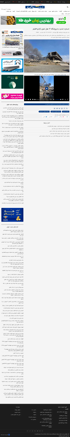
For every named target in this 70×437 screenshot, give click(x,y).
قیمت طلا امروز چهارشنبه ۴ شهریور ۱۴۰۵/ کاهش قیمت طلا (12, 356)
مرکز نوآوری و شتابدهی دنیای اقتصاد (45, 415)
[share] (33, 431)
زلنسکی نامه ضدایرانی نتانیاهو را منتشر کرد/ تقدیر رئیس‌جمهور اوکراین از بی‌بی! (13, 290)
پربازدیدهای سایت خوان (12, 104)
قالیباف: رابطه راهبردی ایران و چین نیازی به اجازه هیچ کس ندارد (13, 235)
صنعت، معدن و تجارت (42, 11)
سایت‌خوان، (64, 104)
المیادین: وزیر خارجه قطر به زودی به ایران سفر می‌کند (13, 310)
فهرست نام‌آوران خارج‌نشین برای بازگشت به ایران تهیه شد (12, 313)
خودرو (29, 11)
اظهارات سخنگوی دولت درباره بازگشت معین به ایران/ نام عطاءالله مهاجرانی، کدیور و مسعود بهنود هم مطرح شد (12, 175)
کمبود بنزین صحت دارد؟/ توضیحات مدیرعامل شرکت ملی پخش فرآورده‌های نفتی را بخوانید (13, 330)
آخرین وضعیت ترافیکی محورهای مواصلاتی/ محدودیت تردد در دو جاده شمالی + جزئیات (12, 294)
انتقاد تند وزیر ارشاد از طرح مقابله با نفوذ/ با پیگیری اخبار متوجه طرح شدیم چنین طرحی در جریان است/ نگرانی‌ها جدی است (13, 335)
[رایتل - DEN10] (12, 96)
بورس (49, 11)
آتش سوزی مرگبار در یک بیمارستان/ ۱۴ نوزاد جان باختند (12, 168)
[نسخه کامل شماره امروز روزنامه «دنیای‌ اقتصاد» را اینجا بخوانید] (12, 37)
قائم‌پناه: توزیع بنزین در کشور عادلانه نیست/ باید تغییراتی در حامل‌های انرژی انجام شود (12, 242)
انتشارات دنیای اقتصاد (47, 410)
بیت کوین (16, 2)
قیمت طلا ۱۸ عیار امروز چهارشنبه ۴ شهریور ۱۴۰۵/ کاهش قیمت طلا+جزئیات (12, 360)
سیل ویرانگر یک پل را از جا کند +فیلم (16, 287)
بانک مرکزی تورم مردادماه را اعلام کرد (16, 260)
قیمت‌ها (18, 11)
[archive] (28, 431)
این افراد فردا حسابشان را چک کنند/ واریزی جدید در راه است (12, 165)
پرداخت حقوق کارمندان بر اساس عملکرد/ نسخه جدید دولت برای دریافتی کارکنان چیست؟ (13, 386)
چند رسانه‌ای (8, 11)
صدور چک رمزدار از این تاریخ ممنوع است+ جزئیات (13, 367)
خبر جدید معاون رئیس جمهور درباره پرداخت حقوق (13, 324)
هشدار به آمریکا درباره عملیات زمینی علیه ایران (60, 128)
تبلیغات (34, 412)
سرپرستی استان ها (32, 417)
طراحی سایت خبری (5, 434)
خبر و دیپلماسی (66, 11)
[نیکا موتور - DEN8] (12, 53)
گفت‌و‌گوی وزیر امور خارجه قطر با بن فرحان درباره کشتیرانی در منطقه (13, 390)
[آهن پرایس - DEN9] (12, 65)
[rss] (35, 431)
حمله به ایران (65, 111)
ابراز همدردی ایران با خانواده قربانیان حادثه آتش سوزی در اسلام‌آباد (12, 249)
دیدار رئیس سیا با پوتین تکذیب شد (16, 318)
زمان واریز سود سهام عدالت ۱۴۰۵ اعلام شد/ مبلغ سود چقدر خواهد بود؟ (13, 112)
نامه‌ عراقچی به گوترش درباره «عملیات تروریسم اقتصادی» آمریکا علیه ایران (12, 253)
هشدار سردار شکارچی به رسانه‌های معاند (15, 370)
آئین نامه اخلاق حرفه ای (15, 414)
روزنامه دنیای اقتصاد (63, 415)
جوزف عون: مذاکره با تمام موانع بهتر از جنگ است (13, 376)
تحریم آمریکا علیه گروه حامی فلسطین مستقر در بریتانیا (12, 305)
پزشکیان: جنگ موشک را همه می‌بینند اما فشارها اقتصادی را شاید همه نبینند (12, 321)
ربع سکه (57, 2)
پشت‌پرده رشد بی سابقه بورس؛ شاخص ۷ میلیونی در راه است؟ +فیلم (12, 302)
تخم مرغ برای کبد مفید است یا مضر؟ (16, 121)
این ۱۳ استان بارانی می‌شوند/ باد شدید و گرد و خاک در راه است (12, 179)
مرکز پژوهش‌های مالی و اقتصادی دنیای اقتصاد (46, 419)
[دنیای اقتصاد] (35, 7)
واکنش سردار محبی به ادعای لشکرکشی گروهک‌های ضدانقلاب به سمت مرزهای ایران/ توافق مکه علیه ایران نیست (13, 156)
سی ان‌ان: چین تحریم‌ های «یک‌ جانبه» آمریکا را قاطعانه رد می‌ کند (12, 271)
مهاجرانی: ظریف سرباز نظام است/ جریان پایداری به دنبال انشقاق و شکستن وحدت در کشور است (12, 124)
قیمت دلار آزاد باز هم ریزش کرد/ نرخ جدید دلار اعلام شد (12, 203)
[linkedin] (59, 108)
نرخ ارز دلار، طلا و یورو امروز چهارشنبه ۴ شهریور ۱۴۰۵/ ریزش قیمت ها (12, 342)
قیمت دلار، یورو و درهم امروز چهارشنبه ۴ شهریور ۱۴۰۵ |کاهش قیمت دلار (12, 346)
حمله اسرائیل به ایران (56, 111)
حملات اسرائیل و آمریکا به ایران (60, 74)
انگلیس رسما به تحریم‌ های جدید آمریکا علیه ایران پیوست (13, 183)
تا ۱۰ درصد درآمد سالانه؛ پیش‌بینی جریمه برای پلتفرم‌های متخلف (12, 257)
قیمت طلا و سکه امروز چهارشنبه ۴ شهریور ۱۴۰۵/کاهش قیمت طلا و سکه (12, 364)
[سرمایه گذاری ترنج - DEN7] (35, 20)
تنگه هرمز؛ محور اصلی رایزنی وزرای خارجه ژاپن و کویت (12, 277)
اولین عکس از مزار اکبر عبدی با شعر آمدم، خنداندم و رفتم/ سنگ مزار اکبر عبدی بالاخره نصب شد (13, 108)
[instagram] (42, 431)
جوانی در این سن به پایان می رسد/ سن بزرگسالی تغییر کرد (12, 191)
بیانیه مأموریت (17, 412)
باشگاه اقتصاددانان (24, 11)
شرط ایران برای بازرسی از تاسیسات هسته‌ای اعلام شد (13, 194)
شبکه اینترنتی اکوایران (63, 418)
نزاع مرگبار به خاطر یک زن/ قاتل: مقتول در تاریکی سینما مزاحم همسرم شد (12, 238)
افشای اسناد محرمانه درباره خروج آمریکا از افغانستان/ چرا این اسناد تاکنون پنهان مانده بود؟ (12, 263)
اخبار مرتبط (47, 123)
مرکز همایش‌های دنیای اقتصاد (45, 412)
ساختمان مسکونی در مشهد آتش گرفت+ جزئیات (14, 379)
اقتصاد (60, 11)
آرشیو (14, 11)
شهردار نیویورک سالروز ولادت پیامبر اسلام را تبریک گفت (12, 327)
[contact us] (30, 431)
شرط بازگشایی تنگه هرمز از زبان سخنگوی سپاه (14, 397)
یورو (44, 2)
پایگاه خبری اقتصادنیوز (63, 423)
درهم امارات (30, 2)
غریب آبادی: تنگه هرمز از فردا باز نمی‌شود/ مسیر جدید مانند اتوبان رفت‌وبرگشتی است (13, 151)
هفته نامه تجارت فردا (63, 420)
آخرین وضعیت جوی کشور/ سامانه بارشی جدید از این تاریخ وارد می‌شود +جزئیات (13, 267)
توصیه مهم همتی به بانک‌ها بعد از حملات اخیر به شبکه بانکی (12, 373)
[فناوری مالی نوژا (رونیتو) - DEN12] (12, 215)
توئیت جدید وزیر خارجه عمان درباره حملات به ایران (59, 131)
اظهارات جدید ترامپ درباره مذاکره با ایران (15, 339)
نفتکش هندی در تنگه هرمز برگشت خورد (15, 246)
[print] (54, 108)
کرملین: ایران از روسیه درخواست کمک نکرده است (59, 133)
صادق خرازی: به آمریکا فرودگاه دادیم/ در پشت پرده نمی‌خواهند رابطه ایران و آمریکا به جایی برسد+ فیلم (13, 161)
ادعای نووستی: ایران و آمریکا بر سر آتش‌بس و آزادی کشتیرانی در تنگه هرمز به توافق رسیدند (13, 200)
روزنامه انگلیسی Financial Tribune (46, 426)
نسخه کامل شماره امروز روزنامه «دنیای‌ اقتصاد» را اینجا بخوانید (12, 47)
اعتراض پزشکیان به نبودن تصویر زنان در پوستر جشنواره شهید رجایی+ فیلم (12, 382)
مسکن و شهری (55, 11)
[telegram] (57, 108)
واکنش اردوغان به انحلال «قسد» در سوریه (15, 274)
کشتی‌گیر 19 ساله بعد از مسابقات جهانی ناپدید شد (13, 315)
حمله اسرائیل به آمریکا (44, 111)
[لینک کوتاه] (67, 108)
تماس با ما (34, 410)
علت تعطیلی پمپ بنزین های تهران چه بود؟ (14, 196)
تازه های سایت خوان (12, 227)
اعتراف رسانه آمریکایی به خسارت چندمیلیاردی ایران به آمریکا (13, 187)
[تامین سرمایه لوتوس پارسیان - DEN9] (12, 82)
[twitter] (62, 108)
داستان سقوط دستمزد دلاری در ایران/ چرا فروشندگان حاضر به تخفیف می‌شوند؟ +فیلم (13, 231)
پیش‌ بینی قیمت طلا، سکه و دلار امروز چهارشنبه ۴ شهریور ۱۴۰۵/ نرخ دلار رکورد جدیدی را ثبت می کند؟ (13, 136)
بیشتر (62, 13)
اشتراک (34, 414)
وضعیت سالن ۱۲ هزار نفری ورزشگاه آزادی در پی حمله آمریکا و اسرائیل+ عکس (54, 136)
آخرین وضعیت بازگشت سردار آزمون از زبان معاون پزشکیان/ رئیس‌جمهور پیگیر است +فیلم (13, 280)
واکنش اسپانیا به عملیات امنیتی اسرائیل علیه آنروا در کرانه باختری (12, 298)
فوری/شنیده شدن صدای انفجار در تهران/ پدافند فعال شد (58, 126)
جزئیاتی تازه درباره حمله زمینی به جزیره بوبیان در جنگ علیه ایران (12, 128)
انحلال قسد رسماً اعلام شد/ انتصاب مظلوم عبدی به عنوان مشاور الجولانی (12, 132)
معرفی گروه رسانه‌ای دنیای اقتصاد (62, 412)
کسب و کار (67, 13)
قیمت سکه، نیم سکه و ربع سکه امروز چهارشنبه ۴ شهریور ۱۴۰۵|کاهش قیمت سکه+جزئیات (13, 350)
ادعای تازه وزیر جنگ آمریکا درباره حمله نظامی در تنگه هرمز (13, 284)
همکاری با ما (33, 419)
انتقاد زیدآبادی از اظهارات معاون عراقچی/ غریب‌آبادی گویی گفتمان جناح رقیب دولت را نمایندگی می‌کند (13, 171)
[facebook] (64, 108)
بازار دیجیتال (34, 11)
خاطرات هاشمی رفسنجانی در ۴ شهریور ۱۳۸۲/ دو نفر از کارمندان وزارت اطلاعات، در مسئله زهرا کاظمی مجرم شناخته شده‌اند (12, 147)
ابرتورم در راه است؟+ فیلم (18, 353)
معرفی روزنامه (17, 410)
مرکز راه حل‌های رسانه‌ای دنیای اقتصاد (45, 422)
